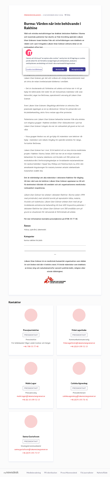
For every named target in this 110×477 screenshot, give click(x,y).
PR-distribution (50, 472)
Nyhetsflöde (102, 472)
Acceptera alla (77, 69)
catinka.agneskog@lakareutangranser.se (79, 396)
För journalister (86, 472)
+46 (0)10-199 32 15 (79, 346)
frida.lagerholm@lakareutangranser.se (79, 343)
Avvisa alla (60, 69)
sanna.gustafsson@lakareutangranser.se (31, 449)
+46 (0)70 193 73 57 (31, 453)
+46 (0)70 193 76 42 (79, 399)
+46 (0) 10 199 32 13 (31, 399)
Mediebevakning (34, 472)
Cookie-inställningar (34, 69)
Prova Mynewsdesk (68, 472)
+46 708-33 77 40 (30, 346)
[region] (56, 61)
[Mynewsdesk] (11, 472)
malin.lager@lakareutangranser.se (31, 396)
